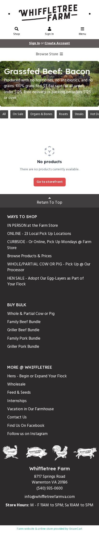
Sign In (49, 34)
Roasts (63, 114)
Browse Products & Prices (29, 256)
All (4, 114)
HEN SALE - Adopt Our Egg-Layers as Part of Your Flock (45, 281)
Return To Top (49, 202)
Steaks (79, 114)
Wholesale (16, 384)
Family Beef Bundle (24, 322)
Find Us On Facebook (25, 426)
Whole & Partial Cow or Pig (31, 314)
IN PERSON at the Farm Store (32, 225)
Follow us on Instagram (27, 434)
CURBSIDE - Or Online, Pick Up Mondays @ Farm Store (49, 245)
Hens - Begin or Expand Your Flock (37, 376)
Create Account (57, 43)
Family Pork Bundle (23, 338)
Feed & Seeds (19, 392)
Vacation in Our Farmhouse (30, 409)
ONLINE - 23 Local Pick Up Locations (39, 234)
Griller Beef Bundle (23, 330)
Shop (16, 34)
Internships (17, 401)
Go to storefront (50, 182)
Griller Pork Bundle (23, 346)
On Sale (18, 114)
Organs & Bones (41, 114)
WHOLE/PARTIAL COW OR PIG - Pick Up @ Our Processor (48, 267)
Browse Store (47, 54)
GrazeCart (75, 529)
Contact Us (17, 417)
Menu (82, 34)
